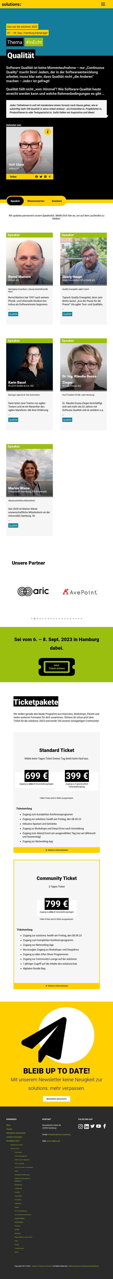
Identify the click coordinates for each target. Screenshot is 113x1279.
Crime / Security (19, 1163)
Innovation (18, 1199)
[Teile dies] (36, 176)
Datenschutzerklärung (90, 1266)
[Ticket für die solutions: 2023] (57, 675)
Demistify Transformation (22, 1174)
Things (17, 1244)
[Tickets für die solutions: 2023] (57, 790)
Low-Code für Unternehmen (23, 1214)
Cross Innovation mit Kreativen (24, 1167)
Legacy (17, 1207)
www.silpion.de (53, 1141)
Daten (16, 1171)
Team (16, 1241)
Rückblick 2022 (12, 1141)
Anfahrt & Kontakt (14, 1137)
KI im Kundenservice (21, 1211)
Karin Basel (17, 382)
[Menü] (103, 4)
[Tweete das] (41, 176)
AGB (69, 1266)
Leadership (18, 1203)
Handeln (17, 1192)
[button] (31, 618)
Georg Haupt (72, 277)
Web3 (16, 1252)
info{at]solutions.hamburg (59, 1134)
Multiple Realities (20, 1218)
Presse (9, 1129)
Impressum (77, 1266)
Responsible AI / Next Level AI (24, 1237)
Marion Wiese (19, 488)
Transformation (19, 1248)
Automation (18, 1152)
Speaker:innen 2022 (16, 1145)
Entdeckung (18, 1184)
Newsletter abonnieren (16, 1133)
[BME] (80, 591)
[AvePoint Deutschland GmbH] (33, 591)
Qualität (13, 314)
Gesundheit (18, 1196)
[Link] (11, 4)
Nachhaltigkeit (19, 1222)
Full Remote (18, 1188)
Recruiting (18, 1233)
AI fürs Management (21, 1156)
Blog (8, 1125)
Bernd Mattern (19, 277)
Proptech (17, 1226)
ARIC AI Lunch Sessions (22, 1160)
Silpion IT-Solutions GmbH (42, 1266)
